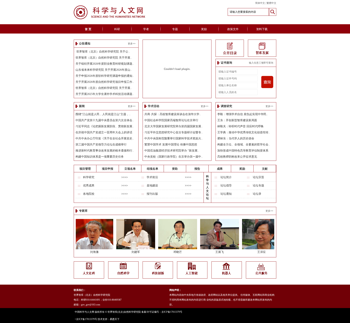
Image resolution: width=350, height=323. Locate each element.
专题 (175, 29)
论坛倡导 (226, 185)
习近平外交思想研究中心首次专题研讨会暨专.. (173, 132)
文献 (265, 168)
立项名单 (130, 168)
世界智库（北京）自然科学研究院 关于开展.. (104, 57)
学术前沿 (152, 177)
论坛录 (257, 193)
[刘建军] (135, 248)
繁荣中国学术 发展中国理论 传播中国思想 (170, 144)
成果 (220, 168)
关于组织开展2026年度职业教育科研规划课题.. (105, 63)
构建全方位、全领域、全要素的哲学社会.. (243, 144)
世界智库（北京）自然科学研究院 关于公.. (103, 51)
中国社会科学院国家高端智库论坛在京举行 (171, 120)
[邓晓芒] (177, 248)
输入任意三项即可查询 (261, 62)
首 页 (88, 29)
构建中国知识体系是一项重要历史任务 (100, 156)
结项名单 (152, 168)
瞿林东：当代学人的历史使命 (235, 138)
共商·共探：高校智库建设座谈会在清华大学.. (172, 114)
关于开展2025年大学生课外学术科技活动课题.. (105, 94)
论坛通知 (226, 193)
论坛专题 (258, 185)
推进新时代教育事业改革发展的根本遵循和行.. (105, 150)
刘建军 (135, 252)
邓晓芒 (177, 252)
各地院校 (88, 193)
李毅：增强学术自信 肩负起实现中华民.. (242, 114)
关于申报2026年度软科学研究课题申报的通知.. (105, 75)
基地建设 (152, 185)
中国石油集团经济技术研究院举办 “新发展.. (171, 150)
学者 (146, 29)
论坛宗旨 (258, 177)
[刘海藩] (94, 248)
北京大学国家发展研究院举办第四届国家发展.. (173, 126)
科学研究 (88, 177)
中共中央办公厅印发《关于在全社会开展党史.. (105, 138)
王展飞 (219, 252)
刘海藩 (94, 252)
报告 (197, 168)
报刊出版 (152, 193)
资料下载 (262, 29)
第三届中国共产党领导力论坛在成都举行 (101, 144)
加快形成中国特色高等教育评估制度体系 (242, 150)
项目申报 (107, 168)
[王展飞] (219, 248)
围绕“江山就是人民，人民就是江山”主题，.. (103, 114)
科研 (117, 29)
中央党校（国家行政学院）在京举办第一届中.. (173, 156)
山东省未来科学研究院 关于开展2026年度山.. (104, 69)
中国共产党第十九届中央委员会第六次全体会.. (105, 120)
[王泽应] (261, 248)
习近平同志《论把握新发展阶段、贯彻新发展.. (105, 126)
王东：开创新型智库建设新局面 (237, 120)
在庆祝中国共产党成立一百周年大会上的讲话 (104, 132)
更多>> (132, 43)
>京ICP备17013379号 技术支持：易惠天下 (97, 319)
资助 (175, 168)
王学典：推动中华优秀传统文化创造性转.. (243, 132)
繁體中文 (271, 3)
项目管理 (85, 168)
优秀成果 (88, 185)
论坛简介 (226, 177)
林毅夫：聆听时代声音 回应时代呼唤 (240, 126)
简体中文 (260, 3)
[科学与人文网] (118, 18)
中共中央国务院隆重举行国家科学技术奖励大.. (173, 138)
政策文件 (233, 29)
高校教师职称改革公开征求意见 (237, 156)
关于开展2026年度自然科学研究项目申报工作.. (105, 81)
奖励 (204, 29)
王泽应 (261, 252)
